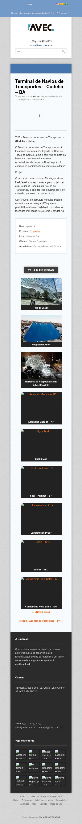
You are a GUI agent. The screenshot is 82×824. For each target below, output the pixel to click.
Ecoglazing (35, 231)
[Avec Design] (41, 33)
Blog (34, 804)
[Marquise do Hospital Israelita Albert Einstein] (41, 365)
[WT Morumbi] (34, 767)
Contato (43, 804)
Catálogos (24, 804)
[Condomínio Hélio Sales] (60, 767)
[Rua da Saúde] (41, 291)
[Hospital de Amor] (41, 328)
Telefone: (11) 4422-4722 (28, 723)
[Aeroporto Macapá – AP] (41, 405)
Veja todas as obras (44, 800)
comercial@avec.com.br (49, 727)
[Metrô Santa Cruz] (60, 780)
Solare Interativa (49, 817)
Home (29, 4)
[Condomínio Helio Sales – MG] (41, 590)
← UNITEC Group (41, 612)
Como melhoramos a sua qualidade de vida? (31, 12)
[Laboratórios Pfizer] (41, 516)
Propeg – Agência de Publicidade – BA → (41, 620)
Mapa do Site (56, 804)
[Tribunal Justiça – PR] (21, 780)
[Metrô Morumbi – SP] (47, 780)
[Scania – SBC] (41, 553)
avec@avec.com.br (41, 45)
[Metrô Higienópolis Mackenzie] (34, 780)
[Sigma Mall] (41, 442)
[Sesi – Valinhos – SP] (41, 479)
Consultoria (61, 800)
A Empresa (62, 12)
